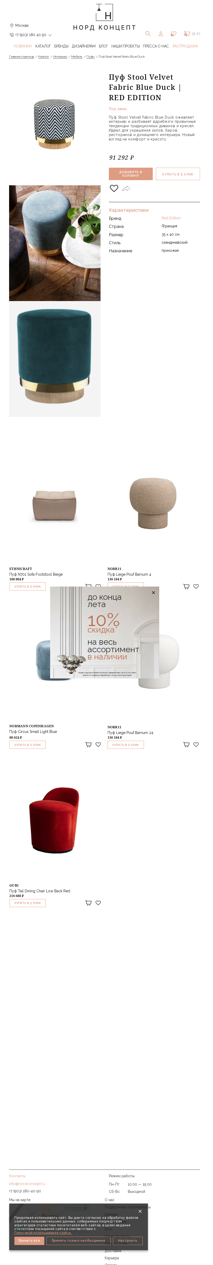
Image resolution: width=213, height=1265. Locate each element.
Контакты (17, 1176)
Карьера (112, 1258)
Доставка (113, 1251)
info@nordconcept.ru (27, 1184)
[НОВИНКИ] (22, 46)
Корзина (187, 33)
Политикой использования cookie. (43, 1233)
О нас (110, 1200)
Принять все (29, 1240)
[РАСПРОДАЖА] (185, 46)
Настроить (127, 1240)
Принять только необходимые (78, 1240)
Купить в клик (178, 174)
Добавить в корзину (130, 174)
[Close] (140, 1211)
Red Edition (171, 218)
